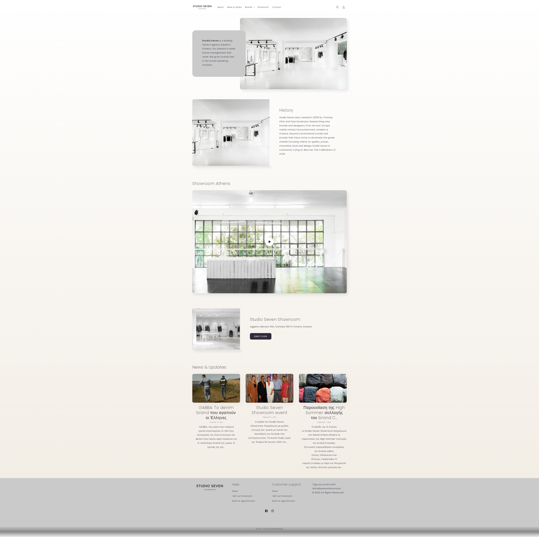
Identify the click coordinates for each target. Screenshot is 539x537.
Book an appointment (243, 501)
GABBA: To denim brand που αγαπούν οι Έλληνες (216, 412)
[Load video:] (269, 241)
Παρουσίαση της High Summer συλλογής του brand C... (324, 412)
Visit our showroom (242, 496)
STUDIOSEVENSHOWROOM (273, 529)
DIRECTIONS (260, 336)
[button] (249, 7)
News (235, 491)
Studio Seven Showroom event (269, 410)
